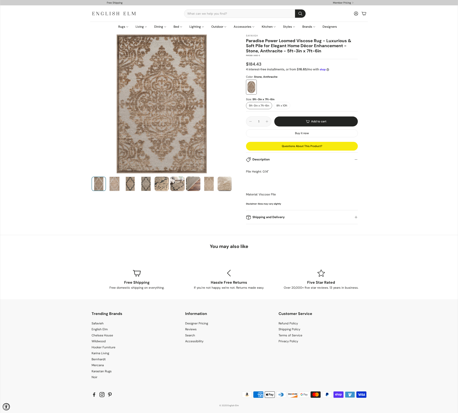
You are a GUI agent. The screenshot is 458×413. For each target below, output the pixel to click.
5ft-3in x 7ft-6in (259, 105)
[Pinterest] (109, 394)
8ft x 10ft (281, 105)
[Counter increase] (267, 121)
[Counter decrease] (250, 121)
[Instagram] (101, 394)
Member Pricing (342, 2)
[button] (245, 13)
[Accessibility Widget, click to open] (6, 406)
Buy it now (302, 133)
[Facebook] (94, 394)
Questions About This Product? (302, 146)
